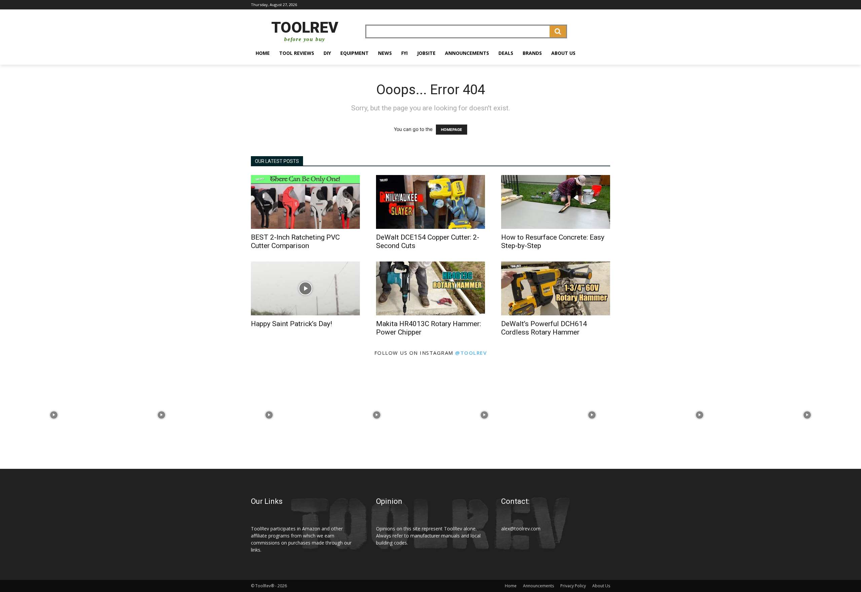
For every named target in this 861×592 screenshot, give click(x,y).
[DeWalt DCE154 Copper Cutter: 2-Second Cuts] (430, 202)
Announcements (538, 586)
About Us (601, 586)
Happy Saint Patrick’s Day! (291, 324)
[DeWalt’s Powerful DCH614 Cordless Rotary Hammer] (555, 288)
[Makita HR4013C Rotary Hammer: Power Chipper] (430, 288)
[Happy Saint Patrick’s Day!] (305, 288)
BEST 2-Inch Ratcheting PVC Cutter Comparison (295, 241)
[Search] (558, 31)
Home (511, 586)
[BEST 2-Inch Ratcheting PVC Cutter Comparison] (305, 202)
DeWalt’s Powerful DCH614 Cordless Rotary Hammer (544, 328)
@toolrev (471, 352)
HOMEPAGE (451, 129)
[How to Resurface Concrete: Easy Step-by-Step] (555, 202)
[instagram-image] (54, 415)
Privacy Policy (573, 586)
